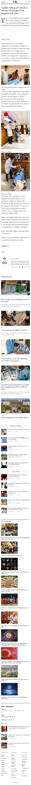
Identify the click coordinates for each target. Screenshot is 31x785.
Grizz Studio (24, 775)
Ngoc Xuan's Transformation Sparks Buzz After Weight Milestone (18, 463)
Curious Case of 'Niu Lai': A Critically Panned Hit (19, 500)
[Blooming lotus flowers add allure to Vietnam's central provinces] (9, 671)
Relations (13, 775)
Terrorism (3, 764)
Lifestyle (3, 251)
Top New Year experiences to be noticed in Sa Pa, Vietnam (19, 735)
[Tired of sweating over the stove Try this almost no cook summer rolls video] (9, 581)
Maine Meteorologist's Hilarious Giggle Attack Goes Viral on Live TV (17, 455)
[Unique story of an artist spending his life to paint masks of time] (9, 617)
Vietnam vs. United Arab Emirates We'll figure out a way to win (15, 608)
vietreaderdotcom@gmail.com (8, 716)
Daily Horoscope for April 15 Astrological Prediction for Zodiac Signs (14, 697)
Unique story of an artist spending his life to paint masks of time (15, 626)
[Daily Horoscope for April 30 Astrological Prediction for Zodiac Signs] (9, 563)
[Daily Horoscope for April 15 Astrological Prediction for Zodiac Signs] (9, 689)
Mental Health (14, 770)
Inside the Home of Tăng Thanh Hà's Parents (19, 429)
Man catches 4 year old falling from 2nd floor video (15, 300)
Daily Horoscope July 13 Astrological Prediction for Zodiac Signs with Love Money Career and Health (15, 662)
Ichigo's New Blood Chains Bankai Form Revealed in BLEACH (17, 475)
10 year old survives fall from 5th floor (14, 330)
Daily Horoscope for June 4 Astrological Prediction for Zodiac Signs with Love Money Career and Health (14, 644)
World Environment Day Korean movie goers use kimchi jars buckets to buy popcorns (15, 538)
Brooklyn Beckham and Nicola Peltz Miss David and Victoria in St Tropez (18, 508)
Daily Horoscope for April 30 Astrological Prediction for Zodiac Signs (14, 572)
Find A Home (24, 759)
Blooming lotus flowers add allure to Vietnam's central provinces (14, 679)
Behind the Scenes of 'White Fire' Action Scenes (17, 446)
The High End (24, 768)
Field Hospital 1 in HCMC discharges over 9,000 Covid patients (14, 359)
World (23, 773)
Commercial (24, 757)
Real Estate (24, 755)
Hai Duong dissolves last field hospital (14, 417)
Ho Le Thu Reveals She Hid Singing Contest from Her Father (18, 438)
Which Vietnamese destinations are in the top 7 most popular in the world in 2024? (19, 727)
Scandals (3, 768)
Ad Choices (13, 768)
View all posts (14, 267)
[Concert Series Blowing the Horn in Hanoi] (9, 547)
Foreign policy (4, 773)
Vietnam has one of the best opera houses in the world (18, 743)
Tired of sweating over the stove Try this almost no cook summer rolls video (14, 590)
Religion (3, 760)
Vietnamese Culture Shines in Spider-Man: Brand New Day (18, 492)
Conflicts (3, 766)
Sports (2, 775)
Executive (3, 771)
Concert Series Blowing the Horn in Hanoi (11, 555)
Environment (3, 758)
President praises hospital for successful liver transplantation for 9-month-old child (15, 387)
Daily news (13, 777)
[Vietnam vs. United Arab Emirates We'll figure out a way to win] (9, 599)
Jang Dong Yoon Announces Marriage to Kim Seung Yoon (19, 483)
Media (12, 773)
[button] (3, 2)
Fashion (2, 762)
